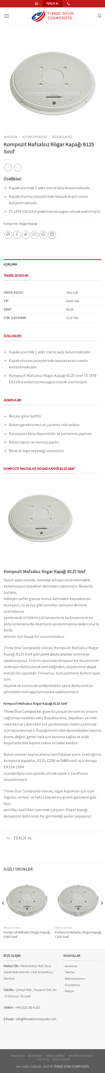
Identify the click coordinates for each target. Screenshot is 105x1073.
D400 (64, 760)
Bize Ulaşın (61, 1059)
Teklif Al (69, 972)
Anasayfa (10, 137)
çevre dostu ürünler (56, 654)
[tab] (52, 264)
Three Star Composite (22, 711)
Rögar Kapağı (62, 137)
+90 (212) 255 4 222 (27, 1007)
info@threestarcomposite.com (36, 1019)
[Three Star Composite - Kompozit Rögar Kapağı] (52, 16)
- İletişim (68, 991)
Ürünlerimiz (55, 1056)
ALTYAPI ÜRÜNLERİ (34, 137)
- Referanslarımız (74, 978)
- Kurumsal (70, 966)
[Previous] (3, 913)
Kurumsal (35, 1056)
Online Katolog (80, 1056)
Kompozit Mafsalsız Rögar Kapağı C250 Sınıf (78, 934)
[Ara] (99, 16)
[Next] (101, 913)
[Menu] (7, 16)
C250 (51, 760)
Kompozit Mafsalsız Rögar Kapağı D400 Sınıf (27, 934)
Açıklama (10, 264)
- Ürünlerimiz (71, 985)
